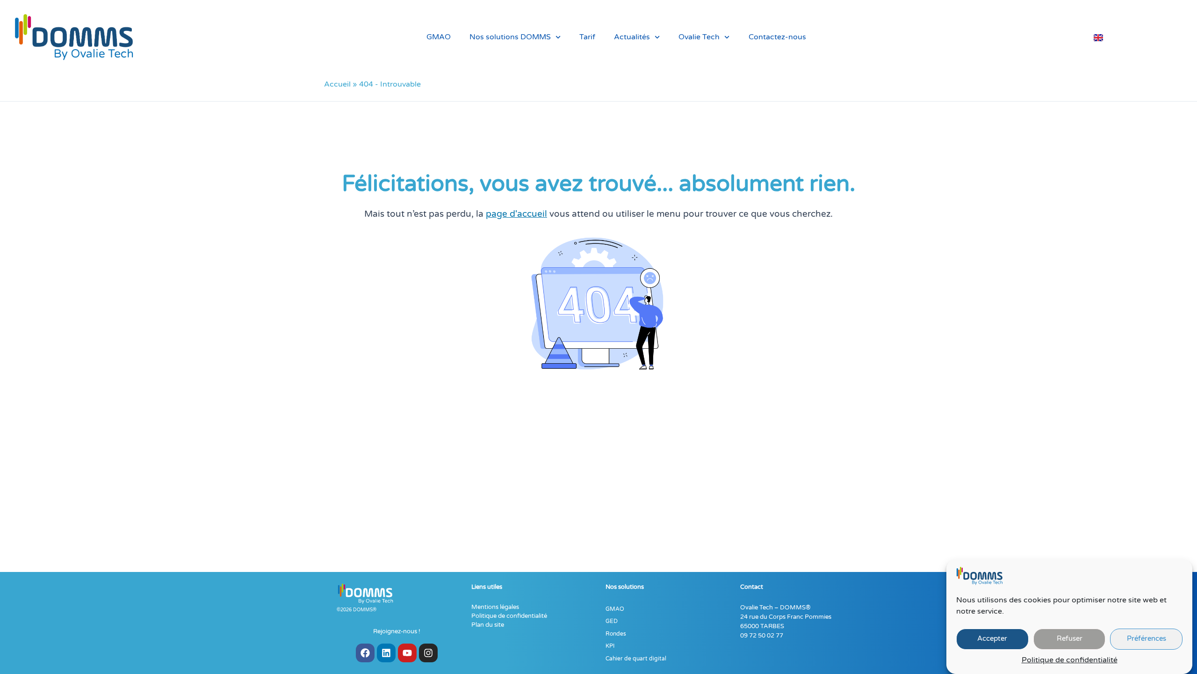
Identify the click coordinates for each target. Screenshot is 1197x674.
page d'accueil (516, 213)
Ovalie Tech (699, 37)
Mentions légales (495, 607)
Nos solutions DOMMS (510, 37)
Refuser (1069, 639)
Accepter (992, 639)
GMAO (438, 37)
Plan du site (487, 625)
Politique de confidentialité (1070, 660)
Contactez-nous (777, 37)
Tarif (587, 37)
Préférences (1146, 639)
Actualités (632, 37)
